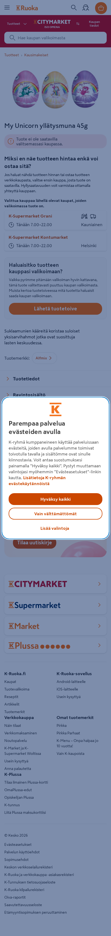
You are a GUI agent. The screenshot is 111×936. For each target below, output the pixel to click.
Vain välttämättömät (55, 513)
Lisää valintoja (54, 528)
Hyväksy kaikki (55, 499)
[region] (55, 468)
